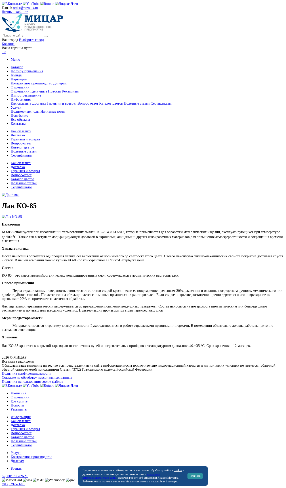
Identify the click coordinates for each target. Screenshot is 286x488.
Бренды (16, 75)
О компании (20, 87)
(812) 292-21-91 (13, 484)
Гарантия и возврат (62, 103)
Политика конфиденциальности (26, 373)
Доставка (39, 103)
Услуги (16, 107)
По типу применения (27, 71)
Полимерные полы (25, 111)
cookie (178, 470)
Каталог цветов (111, 103)
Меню (15, 59)
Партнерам (19, 79)
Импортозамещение (26, 95)
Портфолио (19, 115)
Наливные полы (52, 111)
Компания (18, 393)
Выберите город (31, 40)
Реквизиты (70, 91)
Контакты (18, 123)
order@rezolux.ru (25, 8)
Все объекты (20, 119)
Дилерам (60, 83)
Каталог (17, 67)
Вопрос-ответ (88, 103)
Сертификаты (161, 103)
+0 (4, 52)
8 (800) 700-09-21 (15, 476)
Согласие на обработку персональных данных (37, 377)
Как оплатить (21, 103)
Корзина (8, 44)
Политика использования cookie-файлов (32, 381)
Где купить (38, 91)
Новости (54, 91)
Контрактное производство (31, 83)
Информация (21, 99)
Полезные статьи (137, 103)
